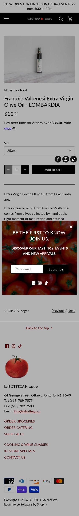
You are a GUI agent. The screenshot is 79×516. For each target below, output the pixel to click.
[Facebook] (33, 282)
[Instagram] (40, 282)
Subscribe (56, 269)
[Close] (71, 226)
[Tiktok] (46, 282)
